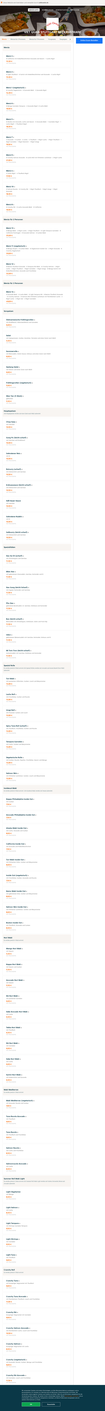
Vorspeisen (52, 39)
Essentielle (51, 1404)
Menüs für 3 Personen (36, 39)
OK (31, 1404)
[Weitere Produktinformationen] (13, 56)
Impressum (74, 10)
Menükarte (34, 10)
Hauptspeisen (64, 39)
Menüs (4, 39)
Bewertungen (47, 10)
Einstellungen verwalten (72, 1396)
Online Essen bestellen (89, 40)
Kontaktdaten (62, 10)
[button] (70, 39)
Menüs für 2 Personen (18, 39)
